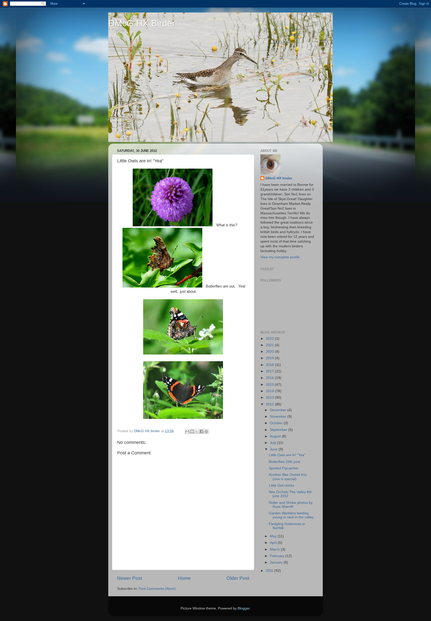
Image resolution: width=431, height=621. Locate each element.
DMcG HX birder (278, 178)
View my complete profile (280, 257)
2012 (270, 404)
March (275, 549)
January (277, 562)
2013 (270, 397)
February (277, 556)
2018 (270, 365)
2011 (270, 571)
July (273, 443)
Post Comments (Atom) (157, 589)
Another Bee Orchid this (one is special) (288, 477)
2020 (270, 351)
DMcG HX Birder (141, 23)
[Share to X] (196, 431)
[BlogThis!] (192, 431)
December (278, 410)
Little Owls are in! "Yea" (287, 455)
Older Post (237, 578)
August (276, 436)
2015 (270, 384)
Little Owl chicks (281, 485)
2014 (270, 391)
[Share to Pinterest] (206, 431)
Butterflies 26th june (284, 462)
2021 (270, 345)
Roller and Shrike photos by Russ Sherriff (291, 505)
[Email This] (187, 431)
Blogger (244, 608)
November (278, 416)
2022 (270, 338)
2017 (270, 371)
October (277, 423)
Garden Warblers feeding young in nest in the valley (291, 515)
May (274, 536)
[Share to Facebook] (201, 431)
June (274, 449)
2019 (270, 358)
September (279, 430)
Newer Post (129, 578)
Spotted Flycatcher (284, 468)
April (274, 543)
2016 (270, 378)
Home (184, 578)
